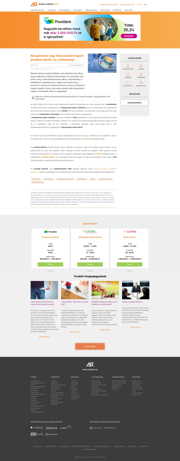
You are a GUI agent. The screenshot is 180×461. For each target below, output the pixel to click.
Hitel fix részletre (35, 408)
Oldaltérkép (143, 446)
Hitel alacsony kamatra (37, 406)
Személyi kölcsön (127, 69)
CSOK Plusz (95, 387)
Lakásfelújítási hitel (56, 398)
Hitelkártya (34, 400)
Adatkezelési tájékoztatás (81, 446)
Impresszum (37, 446)
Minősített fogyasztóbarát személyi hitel (38, 387)
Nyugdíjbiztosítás (137, 387)
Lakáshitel (128, 77)
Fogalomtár (132, 446)
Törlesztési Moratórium (37, 412)
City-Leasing (74, 383)
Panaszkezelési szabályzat (101, 446)
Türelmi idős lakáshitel (57, 393)
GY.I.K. (139, 5)
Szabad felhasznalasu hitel (38, 394)
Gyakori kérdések (119, 446)
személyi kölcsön (37, 182)
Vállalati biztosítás (137, 393)
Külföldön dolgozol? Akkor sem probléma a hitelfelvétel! (104, 303)
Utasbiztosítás (136, 395)
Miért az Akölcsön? (128, 5)
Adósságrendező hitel (57, 402)
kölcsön (92, 179)
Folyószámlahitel (117, 385)
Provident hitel (75, 395)
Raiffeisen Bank (75, 397)
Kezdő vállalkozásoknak (119, 383)
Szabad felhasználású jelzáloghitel (57, 395)
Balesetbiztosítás (137, 383)
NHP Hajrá (115, 389)
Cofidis (73, 387)
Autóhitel (141, 69)
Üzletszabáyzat (64, 446)
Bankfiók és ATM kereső (109, 5)
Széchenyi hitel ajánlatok (119, 381)
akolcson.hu (36, 179)
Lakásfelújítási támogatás (99, 385)
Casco (134, 391)
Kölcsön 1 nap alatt (105, 179)
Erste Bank (74, 389)
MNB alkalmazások (90, 449)
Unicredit (73, 399)
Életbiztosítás (136, 385)
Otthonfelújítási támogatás (99, 391)
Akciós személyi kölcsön (132, 302)
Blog (145, 5)
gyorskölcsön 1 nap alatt (65, 179)
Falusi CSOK (54, 404)
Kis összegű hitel (35, 402)
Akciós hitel (34, 404)
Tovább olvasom (44, 336)
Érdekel (50, 264)
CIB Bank (73, 381)
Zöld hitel (53, 391)
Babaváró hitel (141, 85)
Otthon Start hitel (56, 387)
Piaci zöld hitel (55, 389)
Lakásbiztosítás (136, 381)
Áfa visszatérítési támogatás (100, 395)
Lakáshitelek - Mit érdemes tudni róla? (74, 303)
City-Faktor (74, 385)
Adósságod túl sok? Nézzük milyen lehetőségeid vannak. (42, 303)
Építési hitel (54, 400)
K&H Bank (74, 391)
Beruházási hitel (116, 387)
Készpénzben (81, 179)
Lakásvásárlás (55, 383)
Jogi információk (50, 446)
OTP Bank (74, 393)
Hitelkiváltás (141, 77)
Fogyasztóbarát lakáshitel (58, 385)
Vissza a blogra (90, 346)
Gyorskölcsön (48, 179)
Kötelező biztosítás (137, 389)
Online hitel (34, 410)
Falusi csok (95, 393)
